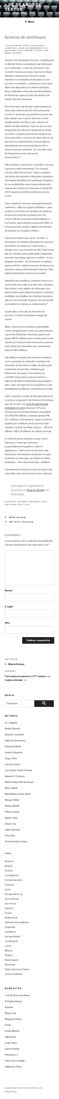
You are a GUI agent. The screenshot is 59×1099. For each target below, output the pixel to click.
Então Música (12, 1031)
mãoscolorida (12, 1048)
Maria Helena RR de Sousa (19, 782)
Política (23, 504)
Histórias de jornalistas (17, 922)
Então (8, 1025)
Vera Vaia (10, 835)
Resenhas (10, 964)
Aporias (9, 1007)
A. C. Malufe (11, 722)
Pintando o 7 (11, 1054)
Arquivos (9, 861)
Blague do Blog (13, 1019)
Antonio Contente (14, 734)
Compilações (12, 875)
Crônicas (9, 884)
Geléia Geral (11, 917)
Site (7, 622)
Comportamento (13, 880)
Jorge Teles (11, 758)
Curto (8, 889)
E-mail (9, 606)
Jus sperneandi (12, 936)
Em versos (10, 903)
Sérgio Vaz (10, 823)
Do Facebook (12, 898)
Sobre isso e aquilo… (15, 1060)
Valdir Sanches (12, 829)
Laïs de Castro (12, 764)
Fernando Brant (13, 746)
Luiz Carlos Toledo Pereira (18, 770)
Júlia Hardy (10, 1037)
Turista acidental (13, 974)
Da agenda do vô (13, 894)
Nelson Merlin (12, 806)
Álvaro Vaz (10, 1013)
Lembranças (11, 941)
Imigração (10, 927)
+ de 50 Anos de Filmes (17, 995)
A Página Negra (13, 1001)
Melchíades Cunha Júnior (18, 794)
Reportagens (12, 960)
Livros (8, 945)
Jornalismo (10, 931)
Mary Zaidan (30, 502)
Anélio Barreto (12, 728)
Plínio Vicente (12, 811)
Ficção (8, 913)
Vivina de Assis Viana (16, 841)
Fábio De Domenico (15, 740)
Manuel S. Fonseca (15, 776)
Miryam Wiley (12, 800)
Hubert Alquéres (14, 752)
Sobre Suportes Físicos (17, 969)
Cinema (9, 870)
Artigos (10, 504)
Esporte (9, 908)
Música (8, 950)
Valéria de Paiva (13, 1066)
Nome (9, 590)
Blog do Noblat (35, 490)
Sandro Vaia (11, 817)
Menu (31, 21)
